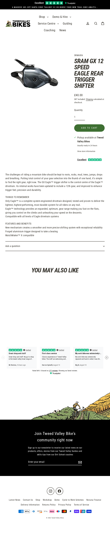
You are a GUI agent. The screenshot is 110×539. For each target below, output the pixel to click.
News (62, 30)
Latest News (14, 500)
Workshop (47, 500)
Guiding (67, 23)
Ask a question (12, 246)
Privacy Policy (64, 504)
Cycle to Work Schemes (73, 500)
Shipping (89, 99)
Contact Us (28, 500)
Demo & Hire (60, 17)
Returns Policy (49, 504)
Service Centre (47, 23)
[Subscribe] (80, 462)
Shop (42, 17)
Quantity (78, 110)
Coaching (49, 30)
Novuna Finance (93, 500)
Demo (57, 500)
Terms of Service (81, 504)
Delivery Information (30, 504)
